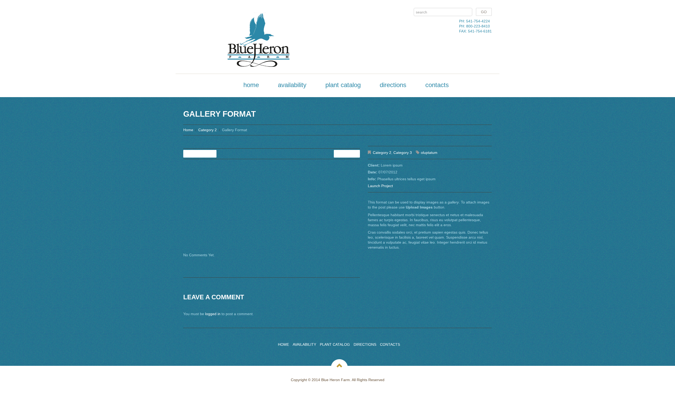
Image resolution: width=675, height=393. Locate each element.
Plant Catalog (343, 84)
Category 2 (207, 130)
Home (251, 84)
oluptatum (429, 152)
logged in (212, 314)
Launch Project (380, 186)
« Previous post (200, 153)
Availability (292, 84)
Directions (393, 84)
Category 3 (402, 152)
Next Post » (347, 153)
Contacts (437, 84)
